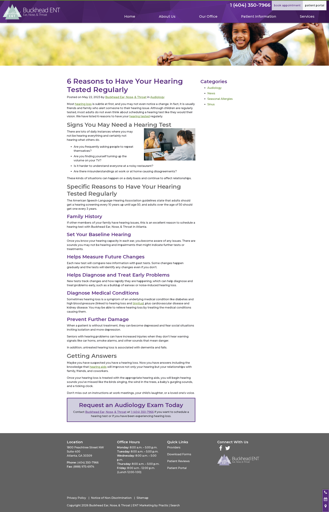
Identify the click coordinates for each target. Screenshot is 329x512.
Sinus (211, 104)
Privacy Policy (76, 498)
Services (307, 16)
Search (175, 505)
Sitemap (142, 498)
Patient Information (258, 16)
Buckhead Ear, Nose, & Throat (126, 97)
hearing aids (98, 366)
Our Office (208, 16)
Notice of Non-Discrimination (111, 498)
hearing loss (83, 104)
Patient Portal (314, 5)
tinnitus (138, 303)
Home (129, 16)
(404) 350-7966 (88, 462)
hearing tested (139, 116)
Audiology (157, 97)
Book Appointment (287, 5)
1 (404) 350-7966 (250, 5)
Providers (173, 447)
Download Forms (179, 454)
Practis (163, 505)
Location (75, 442)
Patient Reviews (178, 461)
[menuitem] (129, 16)
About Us (167, 16)
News (211, 93)
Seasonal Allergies (220, 98)
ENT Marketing (143, 505)
